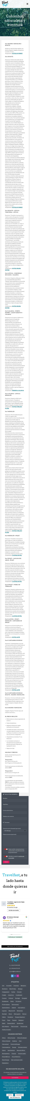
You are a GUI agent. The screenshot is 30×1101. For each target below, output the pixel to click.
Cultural (11, 998)
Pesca (3, 1020)
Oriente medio (22, 1053)
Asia (20, 1041)
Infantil (14, 1007)
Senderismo (20, 1023)
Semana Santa (11, 1023)
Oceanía (14, 1053)
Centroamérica (6, 1047)
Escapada (24, 998)
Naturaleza (20, 1010)
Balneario (23, 985)
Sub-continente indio (16, 1060)
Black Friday (13, 988)
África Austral (11, 1038)
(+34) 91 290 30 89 (15, 965)
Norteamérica (5, 1053)
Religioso (21, 1020)
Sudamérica (5, 1063)
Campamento (5, 992)
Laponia (4, 1010)
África (3, 1038)
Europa (14, 1047)
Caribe (13, 992)
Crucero (4, 998)
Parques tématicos (20, 1017)
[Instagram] (17, 976)
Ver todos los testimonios (15, 946)
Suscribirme (15, 1077)
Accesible (8, 985)
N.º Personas (6, 822)
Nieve (10, 1014)
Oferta (4, 1017)
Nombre (5, 798)
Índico (4, 1050)
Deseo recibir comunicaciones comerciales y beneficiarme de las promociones (16, 851)
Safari (3, 1023)
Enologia (17, 998)
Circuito (19, 992)
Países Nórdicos (16, 1056)
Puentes (14, 1020)
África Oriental (6, 1041)
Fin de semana (6, 1004)
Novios (24, 1014)
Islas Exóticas (11, 1050)
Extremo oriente (22, 1047)
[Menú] (27, 4)
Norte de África (21, 1050)
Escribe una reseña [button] (14, 910)
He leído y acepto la (16, 857)
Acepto (10, 1095)
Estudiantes (5, 1001)
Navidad (4, 1014)
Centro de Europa (15, 1044)
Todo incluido (14, 1026)
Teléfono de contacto (8, 816)
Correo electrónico (8, 810)
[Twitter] (12, 976)
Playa (8, 1020)
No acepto (19, 1095)
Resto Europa (5, 1060)
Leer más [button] (10, 930)
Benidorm (4, 988)
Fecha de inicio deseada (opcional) (12, 828)
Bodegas (20, 988)
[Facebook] (15, 976)
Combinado (19, 995)
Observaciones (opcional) (9, 834)
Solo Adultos (5, 1026)
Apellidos (5, 804)
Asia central (5, 1044)
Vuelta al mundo (6, 1029)
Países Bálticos (6, 1056)
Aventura (16, 985)
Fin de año (18, 1001)
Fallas (12, 1001)
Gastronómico (6, 1007)
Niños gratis (17, 1014)
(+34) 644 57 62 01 (15, 968)
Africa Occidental (22, 1038)
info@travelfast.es (16, 971)
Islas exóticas (21, 1007)
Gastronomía (15, 1004)
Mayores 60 (12, 1010)
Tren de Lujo (23, 1026)
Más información (15, 1097)
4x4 (3, 985)
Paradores (10, 1017)
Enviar (6, 862)
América (14, 1041)
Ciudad (4, 995)
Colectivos (11, 995)
